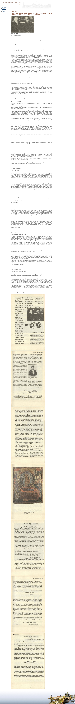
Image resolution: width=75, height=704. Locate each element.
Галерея (3, 8)
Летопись (3, 6)
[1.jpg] (28, 350)
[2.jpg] (28, 406)
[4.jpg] (28, 519)
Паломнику (4, 11)
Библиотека (4, 9)
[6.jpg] (28, 632)
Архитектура (4, 7)
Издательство (4, 10)
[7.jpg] (28, 688)
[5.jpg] (28, 575)
